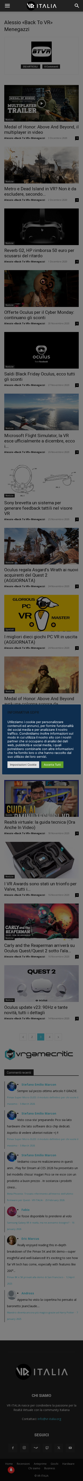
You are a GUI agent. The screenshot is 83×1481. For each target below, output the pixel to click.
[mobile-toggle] (7, 6)
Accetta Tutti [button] (52, 764)
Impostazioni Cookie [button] (23, 764)
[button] (77, 6)
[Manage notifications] (11, 1469)
